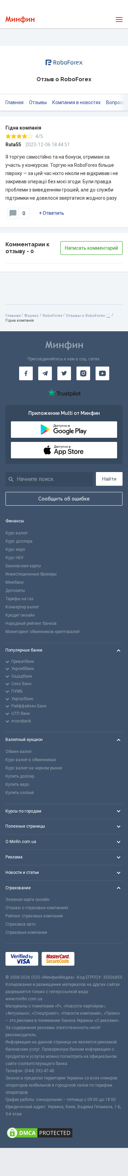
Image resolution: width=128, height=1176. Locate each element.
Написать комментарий (91, 248)
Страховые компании (26, 932)
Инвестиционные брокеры (31, 574)
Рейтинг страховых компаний (34, 916)
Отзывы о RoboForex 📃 (88, 315)
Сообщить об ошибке (64, 499)
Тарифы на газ (19, 598)
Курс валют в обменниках (30, 759)
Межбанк (14, 582)
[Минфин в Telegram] (45, 373)
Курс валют (16, 533)
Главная (14, 102)
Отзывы (38, 102)
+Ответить (51, 213)
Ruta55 (13, 144)
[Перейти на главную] (19, 19)
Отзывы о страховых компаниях (36, 907)
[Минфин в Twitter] (64, 373)
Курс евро (15, 549)
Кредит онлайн (20, 615)
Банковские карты (23, 566)
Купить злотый (19, 792)
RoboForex (52, 315)
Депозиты (15, 590)
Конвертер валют (22, 607)
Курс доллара (18, 541)
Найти (109, 479)
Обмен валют (18, 751)
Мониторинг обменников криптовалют (42, 631)
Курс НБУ (14, 557)
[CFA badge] (93, 959)
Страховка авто (20, 924)
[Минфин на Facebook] (26, 373)
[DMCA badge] (64, 1133)
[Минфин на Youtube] (102, 373)
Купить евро (17, 784)
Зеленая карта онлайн (27, 899)
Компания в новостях (76, 102)
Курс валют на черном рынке (33, 768)
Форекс (31, 315)
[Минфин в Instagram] (83, 373)
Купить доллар (19, 776)
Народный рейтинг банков (31, 623)
